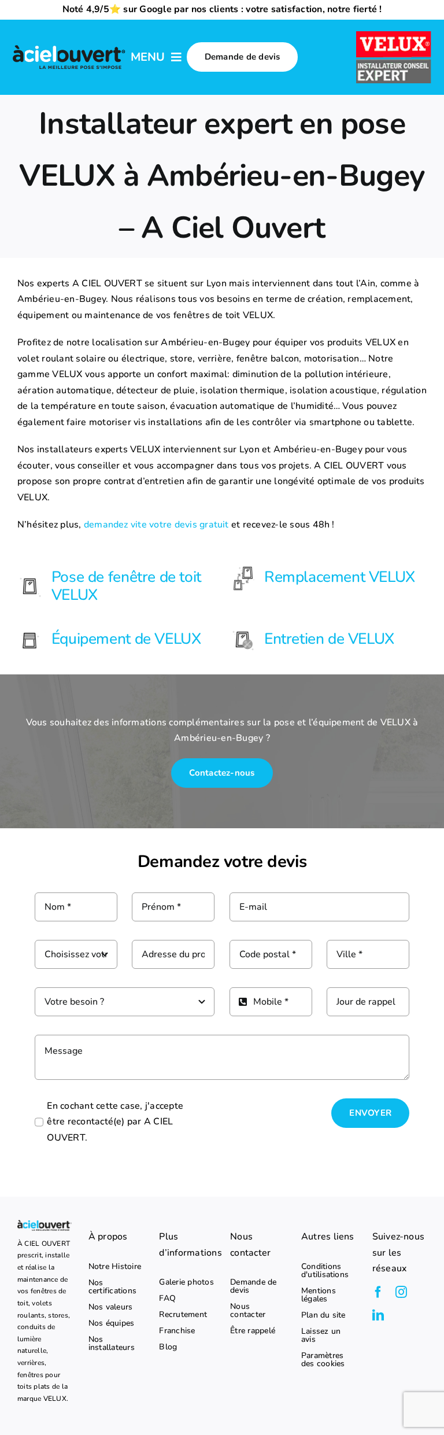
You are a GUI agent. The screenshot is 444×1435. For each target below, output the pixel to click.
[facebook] (378, 1292)
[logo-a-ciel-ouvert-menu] (69, 46)
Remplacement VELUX (339, 576)
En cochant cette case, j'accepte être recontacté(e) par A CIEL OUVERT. (115, 1122)
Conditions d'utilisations (325, 1271)
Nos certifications (112, 1287)
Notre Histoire (114, 1267)
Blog (168, 1347)
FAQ (167, 1298)
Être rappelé (252, 1331)
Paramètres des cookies (323, 1360)
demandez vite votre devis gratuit (156, 524)
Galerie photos (186, 1282)
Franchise (177, 1331)
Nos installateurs (111, 1344)
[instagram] (401, 1292)
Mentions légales (318, 1295)
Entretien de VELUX (329, 638)
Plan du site (323, 1315)
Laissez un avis (321, 1335)
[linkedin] (378, 1315)
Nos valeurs (110, 1307)
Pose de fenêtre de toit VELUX (126, 585)
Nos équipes (111, 1323)
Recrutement (183, 1315)
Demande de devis (253, 1286)
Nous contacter (247, 1311)
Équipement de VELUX (126, 638)
